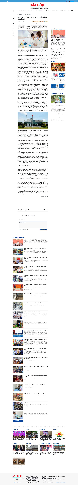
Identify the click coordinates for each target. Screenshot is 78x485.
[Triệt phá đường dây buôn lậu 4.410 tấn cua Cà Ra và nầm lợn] (18, 406)
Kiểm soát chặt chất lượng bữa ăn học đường (32, 311)
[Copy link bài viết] (14, 31)
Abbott (23, 215)
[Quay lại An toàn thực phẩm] (14, 36)
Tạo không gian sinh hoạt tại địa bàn (56, 113)
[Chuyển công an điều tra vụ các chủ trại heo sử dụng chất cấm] (18, 296)
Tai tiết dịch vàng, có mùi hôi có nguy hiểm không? (54, 89)
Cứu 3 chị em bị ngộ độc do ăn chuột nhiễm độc (32, 302)
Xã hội (20, 10)
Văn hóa (45, 10)
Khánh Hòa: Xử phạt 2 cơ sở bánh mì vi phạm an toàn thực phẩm (35, 393)
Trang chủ (13, 11)
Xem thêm (72, 11)
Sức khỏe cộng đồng (57, 93)
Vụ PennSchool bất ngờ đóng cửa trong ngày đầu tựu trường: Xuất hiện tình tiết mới (32, 453)
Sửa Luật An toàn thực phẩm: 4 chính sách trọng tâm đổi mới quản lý (36, 367)
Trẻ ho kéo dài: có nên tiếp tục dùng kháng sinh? (61, 89)
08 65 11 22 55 (16, 480)
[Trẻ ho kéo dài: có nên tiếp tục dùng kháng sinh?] (62, 86)
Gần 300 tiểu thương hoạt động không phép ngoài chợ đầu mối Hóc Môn (35, 267)
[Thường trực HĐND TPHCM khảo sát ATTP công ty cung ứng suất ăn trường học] (18, 342)
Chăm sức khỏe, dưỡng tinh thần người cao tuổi (58, 120)
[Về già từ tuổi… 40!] (58, 99)
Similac (34, 215)
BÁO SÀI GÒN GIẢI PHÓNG (39, 6)
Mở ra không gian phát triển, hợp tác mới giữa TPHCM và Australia (18, 439)
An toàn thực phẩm (27, 14)
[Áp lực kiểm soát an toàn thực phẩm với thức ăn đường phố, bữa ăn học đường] (18, 260)
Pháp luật (24, 10)
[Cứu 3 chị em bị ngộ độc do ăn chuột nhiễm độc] (18, 306)
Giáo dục (36, 10)
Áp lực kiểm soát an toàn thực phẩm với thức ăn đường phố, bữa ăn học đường (35, 258)
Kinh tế (28, 10)
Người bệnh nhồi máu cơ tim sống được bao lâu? (54, 79)
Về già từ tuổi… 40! (54, 103)
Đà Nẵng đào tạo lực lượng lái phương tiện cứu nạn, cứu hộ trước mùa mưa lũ (31, 439)
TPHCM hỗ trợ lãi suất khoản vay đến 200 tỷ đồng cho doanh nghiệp (45, 453)
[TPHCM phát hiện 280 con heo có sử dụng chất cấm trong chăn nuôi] (18, 378)
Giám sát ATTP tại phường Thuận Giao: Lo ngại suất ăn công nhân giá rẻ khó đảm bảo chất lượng (36, 331)
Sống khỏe (41, 10)
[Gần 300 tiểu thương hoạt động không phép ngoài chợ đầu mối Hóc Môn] (18, 269)
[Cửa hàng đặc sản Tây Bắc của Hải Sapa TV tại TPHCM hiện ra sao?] (59, 448)
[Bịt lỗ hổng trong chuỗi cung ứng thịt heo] (18, 324)
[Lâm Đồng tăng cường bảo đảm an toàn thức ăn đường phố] (18, 387)
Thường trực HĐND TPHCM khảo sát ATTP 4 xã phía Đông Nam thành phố (35, 285)
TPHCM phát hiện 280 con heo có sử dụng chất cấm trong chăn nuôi (35, 376)
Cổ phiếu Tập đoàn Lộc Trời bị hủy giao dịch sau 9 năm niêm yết (59, 439)
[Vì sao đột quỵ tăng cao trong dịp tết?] (58, 67)
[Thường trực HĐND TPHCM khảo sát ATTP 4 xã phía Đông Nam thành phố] (18, 287)
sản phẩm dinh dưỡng (28, 215)
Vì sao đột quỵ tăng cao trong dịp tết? (58, 71)
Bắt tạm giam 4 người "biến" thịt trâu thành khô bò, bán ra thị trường (35, 249)
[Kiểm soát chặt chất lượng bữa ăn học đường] (18, 315)
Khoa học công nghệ (68, 10)
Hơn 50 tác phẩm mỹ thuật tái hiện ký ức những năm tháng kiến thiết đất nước (18, 467)
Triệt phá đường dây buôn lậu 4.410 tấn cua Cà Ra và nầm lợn (35, 402)
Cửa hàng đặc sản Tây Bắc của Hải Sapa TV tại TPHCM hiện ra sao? (58, 453)
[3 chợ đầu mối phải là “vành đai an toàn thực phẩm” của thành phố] (18, 278)
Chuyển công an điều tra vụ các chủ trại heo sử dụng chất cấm (35, 293)
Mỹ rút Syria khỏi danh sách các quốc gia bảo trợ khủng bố (18, 453)
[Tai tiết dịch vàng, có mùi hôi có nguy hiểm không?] (54, 86)
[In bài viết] (14, 28)
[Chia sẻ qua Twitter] (14, 23)
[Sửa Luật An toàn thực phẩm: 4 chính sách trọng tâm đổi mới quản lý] (18, 369)
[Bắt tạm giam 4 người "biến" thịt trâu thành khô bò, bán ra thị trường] (18, 251)
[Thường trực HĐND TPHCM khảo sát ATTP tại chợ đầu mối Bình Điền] (18, 351)
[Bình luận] (14, 33)
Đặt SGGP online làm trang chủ (61, 482)
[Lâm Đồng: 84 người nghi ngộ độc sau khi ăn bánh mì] (18, 415)
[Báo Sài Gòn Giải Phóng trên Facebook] (66, 1)
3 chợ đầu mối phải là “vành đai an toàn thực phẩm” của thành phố (35, 276)
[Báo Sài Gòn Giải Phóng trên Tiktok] (69, 1)
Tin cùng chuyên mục (19, 237)
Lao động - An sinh (55, 10)
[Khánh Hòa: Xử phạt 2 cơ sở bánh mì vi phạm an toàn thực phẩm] (18, 397)
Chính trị (16, 10)
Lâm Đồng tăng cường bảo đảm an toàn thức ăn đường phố (34, 384)
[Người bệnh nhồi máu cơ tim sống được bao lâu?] (54, 75)
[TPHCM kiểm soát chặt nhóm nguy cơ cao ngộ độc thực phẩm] (18, 242)
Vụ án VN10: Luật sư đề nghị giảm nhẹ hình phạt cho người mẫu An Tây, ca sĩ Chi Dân (46, 439)
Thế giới (32, 10)
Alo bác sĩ (53, 61)
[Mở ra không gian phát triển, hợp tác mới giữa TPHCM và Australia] (19, 434)
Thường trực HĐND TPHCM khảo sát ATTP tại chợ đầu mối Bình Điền (35, 349)
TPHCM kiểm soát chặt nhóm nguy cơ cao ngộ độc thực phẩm (35, 239)
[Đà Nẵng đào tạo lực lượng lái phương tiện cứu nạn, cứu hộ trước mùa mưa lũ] (32, 434)
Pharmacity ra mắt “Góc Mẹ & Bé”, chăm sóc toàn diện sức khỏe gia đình (58, 117)
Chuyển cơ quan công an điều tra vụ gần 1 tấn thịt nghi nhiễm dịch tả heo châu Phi (36, 358)
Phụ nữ (61, 10)
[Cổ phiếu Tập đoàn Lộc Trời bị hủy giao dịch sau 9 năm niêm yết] (59, 434)
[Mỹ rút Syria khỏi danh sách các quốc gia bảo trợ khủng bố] (19, 448)
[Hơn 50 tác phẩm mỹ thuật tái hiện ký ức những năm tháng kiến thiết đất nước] (19, 461)
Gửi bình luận (44, 229)
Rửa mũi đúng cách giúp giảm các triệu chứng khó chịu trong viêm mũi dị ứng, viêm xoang (62, 80)
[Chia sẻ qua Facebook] (14, 21)
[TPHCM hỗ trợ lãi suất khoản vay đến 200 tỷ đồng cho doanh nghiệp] (46, 448)
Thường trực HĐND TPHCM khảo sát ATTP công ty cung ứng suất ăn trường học (35, 340)
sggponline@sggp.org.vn (17, 482)
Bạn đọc (49, 10)
